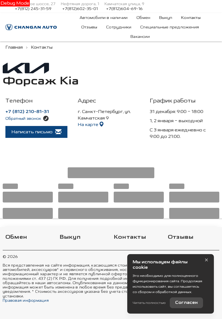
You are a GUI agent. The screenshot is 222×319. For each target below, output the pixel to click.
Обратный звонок (23, 118)
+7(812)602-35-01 (80, 9)
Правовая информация (26, 300)
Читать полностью (149, 303)
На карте (88, 124)
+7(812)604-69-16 (124, 9)
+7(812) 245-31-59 (33, 9)
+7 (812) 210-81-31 (27, 112)
